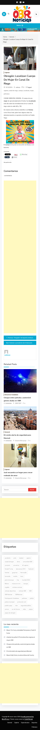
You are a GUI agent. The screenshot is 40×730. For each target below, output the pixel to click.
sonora (7, 609)
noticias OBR (22, 591)
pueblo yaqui (8, 605)
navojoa (25, 583)
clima (18, 561)
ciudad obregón (9, 561)
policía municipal (9, 602)
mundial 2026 (26, 580)
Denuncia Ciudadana (11, 395)
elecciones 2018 (20, 569)
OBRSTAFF (18, 403)
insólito (15, 576)
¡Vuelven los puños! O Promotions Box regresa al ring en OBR (21, 638)
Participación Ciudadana (12, 598)
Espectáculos (25, 722)
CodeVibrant (28, 719)
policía (32, 598)
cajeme (6, 90)
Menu (19, 25)
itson (21, 576)
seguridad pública (26, 605)
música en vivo (16, 583)
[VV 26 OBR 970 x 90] (20, 29)
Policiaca (34, 727)
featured (30, 569)
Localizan (26, 90)
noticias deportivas (10, 591)
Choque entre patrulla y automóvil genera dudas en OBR (21, 645)
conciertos (16, 565)
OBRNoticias (18, 594)
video (24, 609)
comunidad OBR (27, 561)
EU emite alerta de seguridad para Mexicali (19, 651)
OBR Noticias (8, 594)
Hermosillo (23, 572)
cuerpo (20, 90)
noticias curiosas (17, 587)
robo (16, 605)
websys (18, 87)
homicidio (7, 576)
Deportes (34, 722)
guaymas (14, 572)
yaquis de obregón (10, 613)
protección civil (21, 602)
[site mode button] (36, 14)
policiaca (6, 94)
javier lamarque (9, 580)
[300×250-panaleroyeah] (20, 132)
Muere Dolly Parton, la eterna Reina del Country (20, 655)
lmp (18, 580)
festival (7, 572)
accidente (8, 558)
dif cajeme (25, 565)
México (7, 583)
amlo (14, 558)
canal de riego (13, 90)
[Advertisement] (20, 257)
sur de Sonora (16, 609)
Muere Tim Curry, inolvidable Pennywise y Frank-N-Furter (21, 631)
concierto (7, 565)
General (7, 432)
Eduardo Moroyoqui (20, 440)
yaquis (31, 609)
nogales (7, 587)
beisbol (21, 558)
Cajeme (7, 72)
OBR (30, 591)
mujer (32, 90)
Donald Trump (9, 569)
